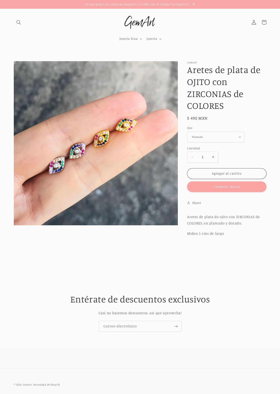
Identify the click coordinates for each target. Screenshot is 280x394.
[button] (19, 22)
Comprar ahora (227, 186)
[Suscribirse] (176, 326)
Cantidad (193, 148)
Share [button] (196, 203)
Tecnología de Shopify (46, 384)
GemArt (27, 384)
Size (189, 128)
